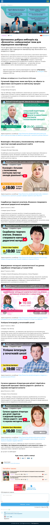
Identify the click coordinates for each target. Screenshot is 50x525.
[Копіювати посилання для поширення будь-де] (40, 32)
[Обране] (47, 32)
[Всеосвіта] (2, 1)
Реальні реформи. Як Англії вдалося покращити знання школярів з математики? (27, 472)
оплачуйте (41, 71)
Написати (25, 504)
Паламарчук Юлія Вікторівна (12, 463)
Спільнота (9, 5)
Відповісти (6, 518)
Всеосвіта (3, 5)
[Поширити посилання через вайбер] (45, 32)
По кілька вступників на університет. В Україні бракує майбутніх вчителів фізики (26, 477)
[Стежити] (27, 474)
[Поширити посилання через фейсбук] (42, 32)
